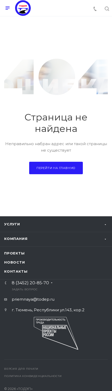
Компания (15, 239)
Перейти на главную (56, 168)
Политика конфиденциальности (33, 376)
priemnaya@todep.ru (33, 299)
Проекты (14, 253)
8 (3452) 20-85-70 (30, 283)
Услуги (12, 224)
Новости (14, 262)
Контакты (15, 271)
